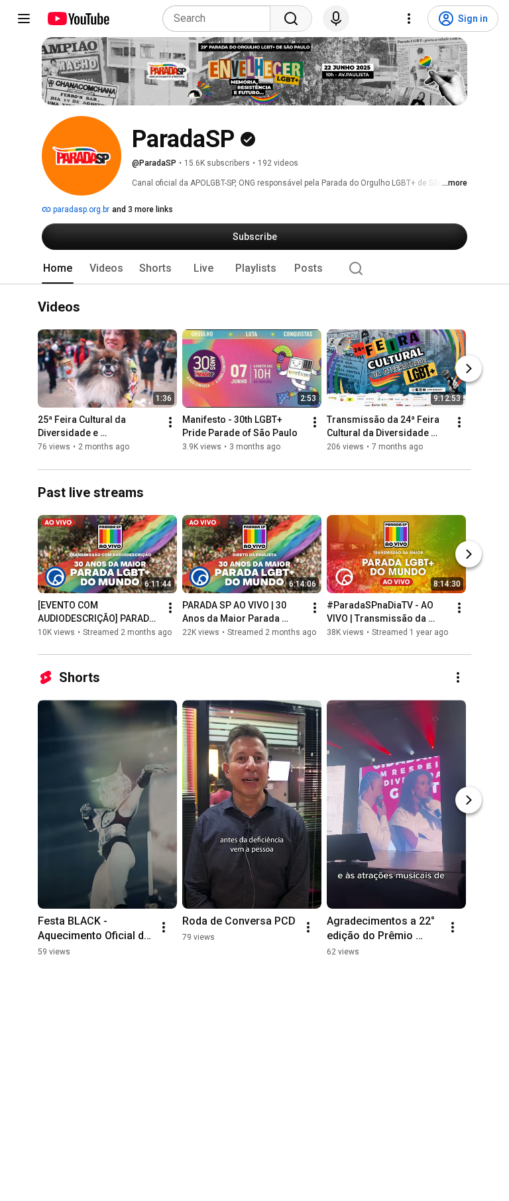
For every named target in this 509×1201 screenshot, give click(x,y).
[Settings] (409, 19)
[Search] (291, 18)
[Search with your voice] (336, 18)
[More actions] (170, 423)
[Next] (468, 369)
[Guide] (24, 19)
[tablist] (254, 268)
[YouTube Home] (78, 18)
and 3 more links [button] (142, 209)
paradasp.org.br (80, 209)
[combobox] (220, 19)
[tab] (58, 268)
